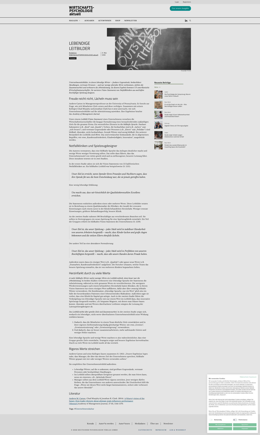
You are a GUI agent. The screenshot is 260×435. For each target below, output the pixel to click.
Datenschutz (244, 377)
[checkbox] (211, 420)
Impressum (252, 377)
